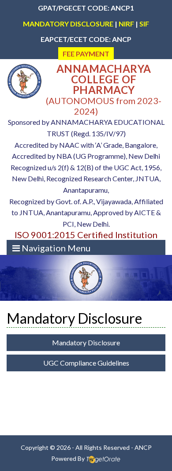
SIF (144, 23)
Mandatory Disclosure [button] (86, 342)
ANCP (143, 447)
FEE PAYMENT (86, 53)
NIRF (126, 23)
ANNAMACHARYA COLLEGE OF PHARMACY (103, 79)
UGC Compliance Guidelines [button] (86, 363)
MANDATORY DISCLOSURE (68, 23)
